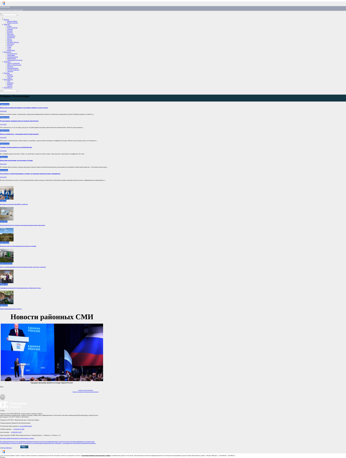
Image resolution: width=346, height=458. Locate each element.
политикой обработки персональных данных (96, 455)
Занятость (10, 66)
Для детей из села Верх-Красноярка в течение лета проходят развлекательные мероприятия (30, 173)
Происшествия (8, 79)
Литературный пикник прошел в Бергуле (11, 309)
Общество (7, 24)
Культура (10, 32)
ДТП (8, 81)
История (9, 31)
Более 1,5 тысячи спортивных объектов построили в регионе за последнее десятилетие (23, 267)
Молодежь (10, 34)
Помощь (9, 40)
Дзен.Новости (8, 87)
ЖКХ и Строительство (14, 65)
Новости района (12, 21)
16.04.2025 (3, 137)
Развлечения (11, 50)
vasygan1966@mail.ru (25, 426)
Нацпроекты (7, 52)
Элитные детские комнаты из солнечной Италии (16, 147)
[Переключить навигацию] (0, 13)
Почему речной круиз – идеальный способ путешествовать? (19, 134)
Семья (9, 47)
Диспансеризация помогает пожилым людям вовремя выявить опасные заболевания (22, 225)
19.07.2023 (3, 177)
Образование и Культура (14, 60)
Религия (9, 45)
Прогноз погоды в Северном (85, 390)
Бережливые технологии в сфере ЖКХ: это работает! (14, 204)
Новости (6, 19)
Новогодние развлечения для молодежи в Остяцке (16, 160)
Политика (7, 73)
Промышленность (12, 68)
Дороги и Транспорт (13, 63)
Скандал (9, 86)
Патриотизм (11, 37)
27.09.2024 (3, 151)
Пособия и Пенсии (13, 42)
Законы (9, 78)
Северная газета (5, 7)
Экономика (7, 61)
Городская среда (12, 53)
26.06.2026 (3, 111)
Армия (9, 26)
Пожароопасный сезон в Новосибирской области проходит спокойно (18, 246)
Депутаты (10, 76)
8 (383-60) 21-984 (19, 429)
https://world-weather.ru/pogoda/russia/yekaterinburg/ (86, 392)
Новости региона (12, 23)
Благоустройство (12, 27)
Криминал (10, 83)
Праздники (10, 44)
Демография (11, 55)
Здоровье (10, 29)
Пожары (9, 84)
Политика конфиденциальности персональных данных (17, 438)
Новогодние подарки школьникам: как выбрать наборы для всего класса (24, 107)
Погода (9, 39)
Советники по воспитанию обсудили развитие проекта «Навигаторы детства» (20, 288)
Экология (10, 71)
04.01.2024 (3, 164)
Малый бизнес (11, 58)
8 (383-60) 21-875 (16, 432)
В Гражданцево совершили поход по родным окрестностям (19, 121)
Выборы (9, 74)
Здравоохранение (12, 57)
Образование (11, 36)
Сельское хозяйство (13, 70)
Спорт (9, 48)
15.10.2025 (3, 124)
